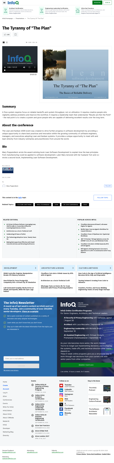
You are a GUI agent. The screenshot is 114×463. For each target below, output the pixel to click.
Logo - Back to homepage (13, 2)
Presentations (20, 18)
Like (8, 34)
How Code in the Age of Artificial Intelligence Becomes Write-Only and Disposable (94, 274)
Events (5, 403)
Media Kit (6, 421)
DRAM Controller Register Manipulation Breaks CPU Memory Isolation (18, 274)
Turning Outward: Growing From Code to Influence (93, 281)
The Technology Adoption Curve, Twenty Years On (21, 238)
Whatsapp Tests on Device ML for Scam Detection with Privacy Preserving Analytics (57, 287)
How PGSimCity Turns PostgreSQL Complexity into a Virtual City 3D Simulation (20, 281)
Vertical (3, 42)
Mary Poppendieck (12, 186)
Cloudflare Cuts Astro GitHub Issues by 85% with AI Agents (95, 245)
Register (97, 2)
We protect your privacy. (11, 370)
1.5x (33, 42)
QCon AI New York (41, 431)
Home (5, 382)
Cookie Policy (106, 454)
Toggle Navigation (4, 3)
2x (36, 42)
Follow (108, 186)
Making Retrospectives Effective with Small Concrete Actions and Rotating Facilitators (21, 243)
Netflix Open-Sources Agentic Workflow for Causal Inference (94, 230)
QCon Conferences (7, 398)
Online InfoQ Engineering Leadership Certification (39, 406)
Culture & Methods (24, 204)
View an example (30, 311)
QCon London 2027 (42, 436)
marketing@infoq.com (9, 458)
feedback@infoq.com (9, 452)
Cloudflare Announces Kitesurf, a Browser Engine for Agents (94, 225)
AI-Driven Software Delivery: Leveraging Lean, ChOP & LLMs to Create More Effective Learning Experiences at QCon (21, 226)
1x (26, 42)
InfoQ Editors (7, 410)
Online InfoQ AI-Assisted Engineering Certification (41, 417)
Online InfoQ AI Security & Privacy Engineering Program (41, 387)
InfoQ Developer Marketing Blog (8, 428)
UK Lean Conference (70, 204)
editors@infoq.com (57, 452)
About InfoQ (7, 414)
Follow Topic (102, 197)
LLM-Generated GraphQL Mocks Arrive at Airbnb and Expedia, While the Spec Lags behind (19, 289)
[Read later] (15, 34)
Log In (5, 392)
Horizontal (6, 42)
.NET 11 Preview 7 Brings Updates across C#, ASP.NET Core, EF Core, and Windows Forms (95, 240)
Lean (56, 204)
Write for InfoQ (8, 407)
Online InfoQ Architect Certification (39, 397)
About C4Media (8, 418)
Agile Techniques (43, 204)
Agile (20, 198)
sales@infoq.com (32, 452)
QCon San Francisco (42, 426)
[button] (21, 366)
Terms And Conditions (94, 454)
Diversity (6, 435)
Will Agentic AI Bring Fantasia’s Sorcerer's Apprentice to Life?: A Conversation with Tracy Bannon (96, 250)
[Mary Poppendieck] (4, 186)
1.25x (29, 42)
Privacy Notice (81, 454)
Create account (6, 387)
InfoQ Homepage (7, 18)
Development (10, 268)
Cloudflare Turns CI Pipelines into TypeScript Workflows (95, 235)
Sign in (107, 2)
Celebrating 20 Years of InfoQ (16, 234)
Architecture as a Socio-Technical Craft (19, 231)
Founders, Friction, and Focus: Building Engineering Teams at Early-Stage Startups (94, 289)
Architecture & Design (52, 268)
